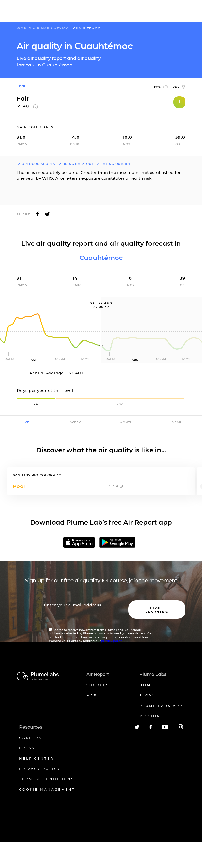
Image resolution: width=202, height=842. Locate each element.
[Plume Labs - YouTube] (165, 728)
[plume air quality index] (35, 108)
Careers (30, 738)
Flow (146, 695)
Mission (150, 716)
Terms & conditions (46, 779)
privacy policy (111, 641)
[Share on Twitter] (47, 215)
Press (27, 748)
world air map (33, 28)
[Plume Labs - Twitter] (137, 728)
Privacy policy (39, 769)
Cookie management (47, 789)
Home (146, 685)
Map (91, 695)
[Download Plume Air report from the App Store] (79, 543)
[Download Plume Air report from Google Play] (117, 543)
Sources (97, 685)
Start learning (156, 610)
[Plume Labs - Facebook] (150, 728)
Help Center (36, 758)
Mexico (61, 28)
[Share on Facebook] (37, 215)
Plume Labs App (161, 706)
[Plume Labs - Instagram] (180, 728)
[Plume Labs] (38, 676)
